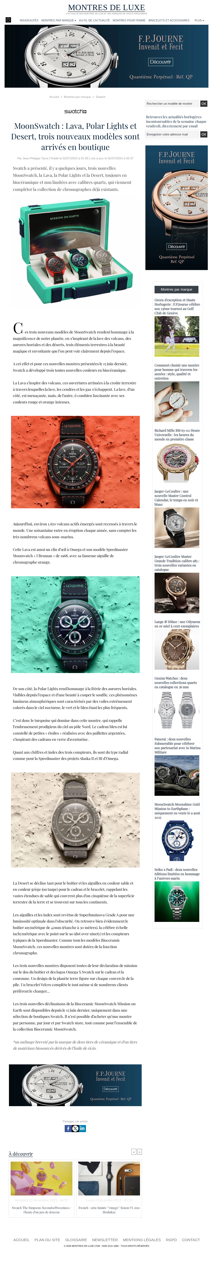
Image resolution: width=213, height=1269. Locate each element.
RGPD (172, 1240)
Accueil (54, 96)
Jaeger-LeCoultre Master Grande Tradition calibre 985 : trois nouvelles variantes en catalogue (177, 563)
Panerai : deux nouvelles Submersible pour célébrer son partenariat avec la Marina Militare (178, 745)
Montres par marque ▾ (58, 20)
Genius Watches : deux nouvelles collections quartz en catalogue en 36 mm (176, 682)
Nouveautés (29, 20)
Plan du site (48, 1240)
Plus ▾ (199, 20)
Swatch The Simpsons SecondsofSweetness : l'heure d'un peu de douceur (41, 1209)
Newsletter (105, 1240)
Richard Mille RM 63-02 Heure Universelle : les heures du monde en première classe (177, 434)
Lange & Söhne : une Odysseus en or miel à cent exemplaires (177, 623)
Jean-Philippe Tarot (35, 158)
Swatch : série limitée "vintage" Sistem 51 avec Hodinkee (109, 1209)
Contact (191, 1240)
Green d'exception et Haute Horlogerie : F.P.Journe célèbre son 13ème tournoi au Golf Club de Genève (177, 306)
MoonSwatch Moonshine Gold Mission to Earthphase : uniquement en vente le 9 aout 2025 (177, 810)
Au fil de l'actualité (94, 20)
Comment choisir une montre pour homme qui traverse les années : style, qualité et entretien (177, 371)
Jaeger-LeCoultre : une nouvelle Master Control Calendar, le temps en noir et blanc (176, 497)
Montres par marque (77, 96)
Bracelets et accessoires (169, 20)
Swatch (100, 96)
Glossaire (76, 1240)
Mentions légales (142, 1240)
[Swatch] (75, 110)
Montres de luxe (106, 7)
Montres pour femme (129, 20)
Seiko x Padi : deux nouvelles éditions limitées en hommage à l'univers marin (177, 873)
